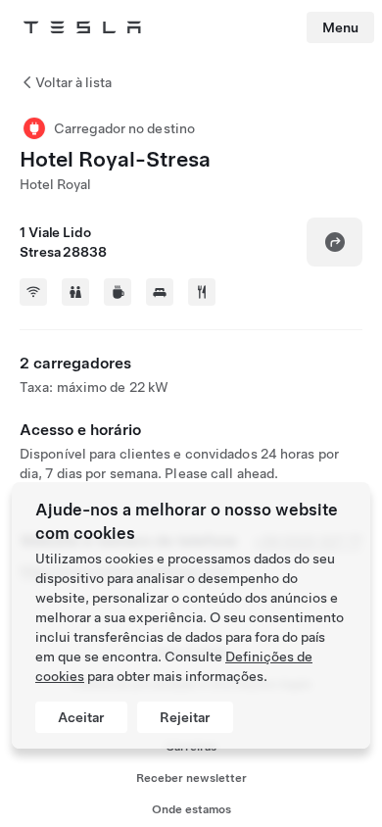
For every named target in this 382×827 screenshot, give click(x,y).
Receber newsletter (191, 778)
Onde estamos (191, 809)
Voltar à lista (73, 82)
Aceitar (81, 717)
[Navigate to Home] (82, 27)
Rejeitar (185, 717)
